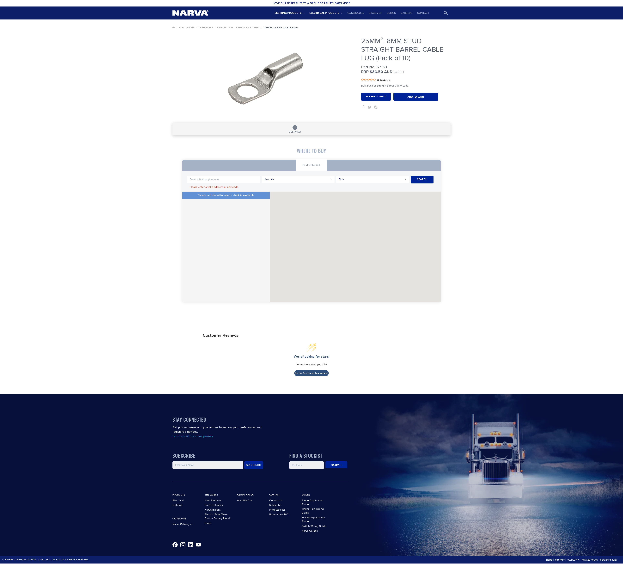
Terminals (205, 27)
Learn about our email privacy (192, 436)
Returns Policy (608, 560)
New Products (213, 500)
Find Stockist (277, 509)
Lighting (177, 505)
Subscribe (275, 505)
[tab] (311, 165)
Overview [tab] (295, 132)
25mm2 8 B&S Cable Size (281, 27)
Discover (375, 13)
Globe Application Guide (313, 502)
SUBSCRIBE (254, 465)
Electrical (186, 27)
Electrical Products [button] (324, 13)
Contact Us (276, 500)
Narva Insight (213, 509)
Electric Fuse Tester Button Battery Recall (218, 516)
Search (336, 465)
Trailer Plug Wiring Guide (313, 511)
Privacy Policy (590, 560)
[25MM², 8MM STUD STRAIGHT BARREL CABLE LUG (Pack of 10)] (264, 78)
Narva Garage (310, 531)
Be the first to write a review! (311, 373)
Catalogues (355, 13)
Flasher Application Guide (313, 519)
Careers (406, 13)
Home (549, 560)
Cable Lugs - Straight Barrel (238, 27)
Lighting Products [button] (288, 13)
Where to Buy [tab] (376, 96)
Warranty (573, 560)
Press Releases (214, 505)
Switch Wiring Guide (314, 526)
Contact (423, 13)
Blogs (208, 523)
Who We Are (244, 500)
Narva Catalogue (182, 524)
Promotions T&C (279, 514)
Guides (391, 13)
